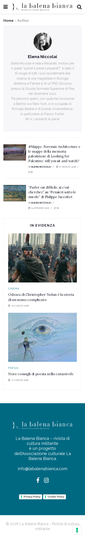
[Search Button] (79, 7)
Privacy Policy (32, 496)
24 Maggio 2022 (39, 208)
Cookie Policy (56, 496)
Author (23, 21)
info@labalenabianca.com (42, 468)
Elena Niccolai (41, 167)
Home (8, 21)
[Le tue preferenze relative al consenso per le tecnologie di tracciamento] (77, 530)
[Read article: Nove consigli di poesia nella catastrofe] (42, 337)
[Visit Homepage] (42, 7)
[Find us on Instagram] (46, 481)
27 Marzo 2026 (67, 167)
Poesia (13, 368)
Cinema (13, 288)
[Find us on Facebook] (37, 481)
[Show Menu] (5, 7)
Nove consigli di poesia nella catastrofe (40, 374)
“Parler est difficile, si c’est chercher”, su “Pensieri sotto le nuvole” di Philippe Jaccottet (52, 192)
